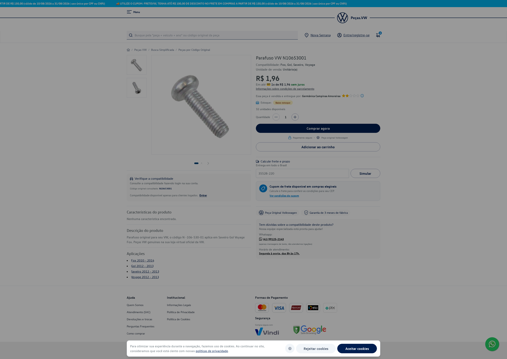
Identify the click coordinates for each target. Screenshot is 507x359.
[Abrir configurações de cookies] (289, 348)
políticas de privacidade (212, 351)
